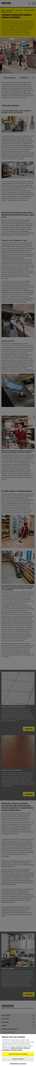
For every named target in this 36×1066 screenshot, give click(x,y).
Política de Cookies (17, 1048)
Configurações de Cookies (18, 1063)
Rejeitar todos (18, 1059)
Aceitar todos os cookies (18, 1054)
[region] (18, 1050)
